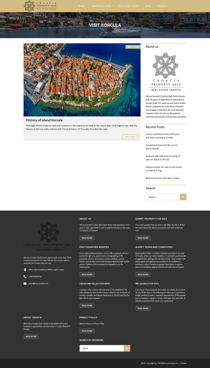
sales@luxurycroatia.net (38, 283)
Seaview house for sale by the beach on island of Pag (164, 169)
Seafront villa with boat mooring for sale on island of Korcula (163, 158)
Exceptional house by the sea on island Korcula (162, 147)
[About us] (166, 72)
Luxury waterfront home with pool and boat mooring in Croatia (162, 136)
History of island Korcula (44, 120)
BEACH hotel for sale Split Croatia (162, 178)
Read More (87, 238)
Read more (130, 137)
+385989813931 (35, 276)
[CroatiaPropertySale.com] (40, 6)
